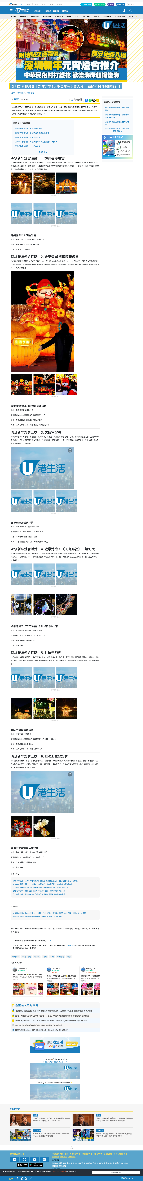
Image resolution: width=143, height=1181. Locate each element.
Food (36, 4)
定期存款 (65, 11)
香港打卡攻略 (120, 16)
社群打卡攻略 (100, 4)
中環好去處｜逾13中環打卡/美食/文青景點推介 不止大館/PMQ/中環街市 (51, 1134)
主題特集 (132, 16)
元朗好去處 (97, 1154)
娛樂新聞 (56, 11)
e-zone (59, 4)
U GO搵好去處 (87, 4)
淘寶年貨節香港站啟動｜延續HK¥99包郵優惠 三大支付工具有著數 (37, 916)
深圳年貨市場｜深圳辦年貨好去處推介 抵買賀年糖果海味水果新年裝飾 (39, 894)
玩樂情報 (21, 93)
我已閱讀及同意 (116, 1172)
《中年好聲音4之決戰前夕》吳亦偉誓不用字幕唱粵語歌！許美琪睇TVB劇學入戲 (51, 1119)
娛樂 (35, 1115)
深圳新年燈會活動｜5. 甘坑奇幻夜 (27, 146)
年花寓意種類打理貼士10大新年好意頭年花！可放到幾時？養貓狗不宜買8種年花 (43, 884)
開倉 (66, 1154)
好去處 (37, 957)
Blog (51, 4)
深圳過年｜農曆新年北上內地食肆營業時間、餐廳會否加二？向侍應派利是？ (41, 887)
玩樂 (52, 957)
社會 (126, 1154)
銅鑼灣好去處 (87, 1154)
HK (22, 4)
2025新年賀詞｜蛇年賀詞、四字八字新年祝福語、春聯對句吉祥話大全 (39, 891)
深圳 (45, 957)
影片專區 (86, 16)
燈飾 (69, 957)
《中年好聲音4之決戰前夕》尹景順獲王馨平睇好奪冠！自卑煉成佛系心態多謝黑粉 (114, 1119)
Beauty (44, 4)
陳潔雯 (16, 99)
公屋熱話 (48, 11)
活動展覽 (30, 93)
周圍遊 (96, 16)
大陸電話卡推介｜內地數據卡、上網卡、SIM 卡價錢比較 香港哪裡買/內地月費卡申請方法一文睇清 (49, 913)
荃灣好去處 (108, 1154)
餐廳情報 (55, 1156)
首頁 (13, 93)
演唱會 (13, 16)
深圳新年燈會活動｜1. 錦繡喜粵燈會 (28, 128)
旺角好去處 (118, 1154)
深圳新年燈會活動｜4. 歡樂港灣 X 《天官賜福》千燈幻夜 (36, 141)
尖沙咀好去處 (75, 1154)
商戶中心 (110, 4)
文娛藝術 (61, 957)
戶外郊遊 (37, 1130)
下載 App (121, 4)
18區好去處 (106, 16)
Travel (28, 4)
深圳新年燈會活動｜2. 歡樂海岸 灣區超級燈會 (32, 133)
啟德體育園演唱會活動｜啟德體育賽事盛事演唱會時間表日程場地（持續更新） (114, 1134)
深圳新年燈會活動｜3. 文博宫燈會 (27, 137)
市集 (62, 1154)
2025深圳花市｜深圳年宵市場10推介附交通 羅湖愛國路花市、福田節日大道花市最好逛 (45, 880)
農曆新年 (16, 957)
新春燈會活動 (70, 945)
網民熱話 (55, 1163)
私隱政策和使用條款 (59, 1172)
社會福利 (71, 1156)
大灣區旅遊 (27, 957)
